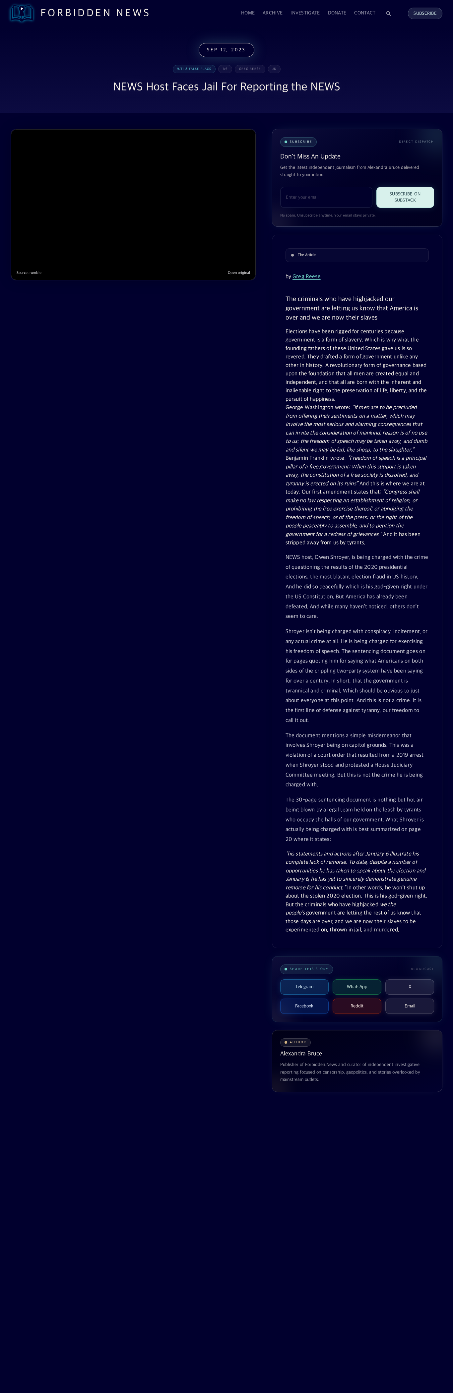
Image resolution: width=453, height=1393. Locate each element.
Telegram (304, 987)
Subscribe (425, 13)
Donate (337, 13)
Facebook (304, 1006)
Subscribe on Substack (405, 197)
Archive (273, 13)
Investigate (305, 13)
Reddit (357, 1006)
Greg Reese (306, 276)
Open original (239, 272)
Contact (364, 13)
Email (410, 1006)
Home (248, 13)
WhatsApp (357, 987)
